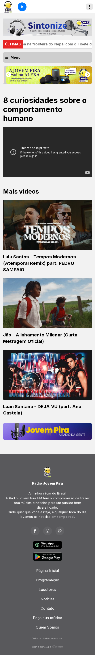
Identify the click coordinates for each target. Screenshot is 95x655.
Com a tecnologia (41, 647)
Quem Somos (47, 627)
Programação (47, 580)
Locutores (47, 589)
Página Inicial (47, 570)
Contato (47, 608)
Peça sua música (47, 618)
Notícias (48, 599)
